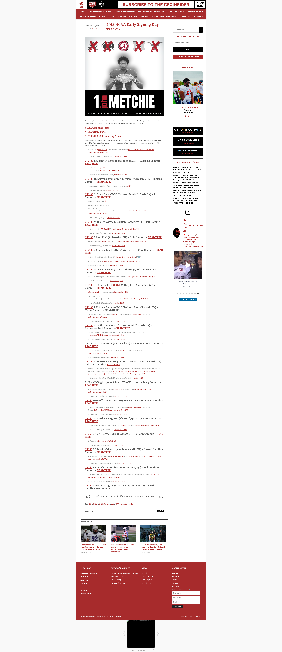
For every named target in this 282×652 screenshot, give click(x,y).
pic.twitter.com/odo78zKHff (138, 299)
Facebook (175, 576)
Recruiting (145, 573)
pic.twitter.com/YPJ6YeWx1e (97, 353)
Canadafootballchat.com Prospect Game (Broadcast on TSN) (124, 575)
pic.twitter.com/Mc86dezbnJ (97, 317)
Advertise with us (86, 593)
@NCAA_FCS (130, 371)
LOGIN (81, 11)
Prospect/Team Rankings (124, 16)
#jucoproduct (155, 474)
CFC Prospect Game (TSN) (164, 16)
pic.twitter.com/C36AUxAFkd (98, 459)
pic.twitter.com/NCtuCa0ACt (119, 410)
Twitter (174, 580)
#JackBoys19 (131, 277)
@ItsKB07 (103, 168)
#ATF (111, 261)
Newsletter (176, 586)
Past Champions (147, 580)
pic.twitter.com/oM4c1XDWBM (135, 241)
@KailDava (114, 314)
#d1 (89, 477)
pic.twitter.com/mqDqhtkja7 (109, 170)
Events (144, 16)
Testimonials (84, 587)
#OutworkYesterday (148, 150)
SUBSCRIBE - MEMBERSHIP (88, 573)
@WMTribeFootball (141, 371)
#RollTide (138, 150)
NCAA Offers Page (95, 132)
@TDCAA (91, 374)
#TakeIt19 (119, 299)
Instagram (175, 573)
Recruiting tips (146, 583)
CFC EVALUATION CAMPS (100, 11)
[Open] (188, 265)
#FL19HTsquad (137, 314)
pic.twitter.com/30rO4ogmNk (98, 213)
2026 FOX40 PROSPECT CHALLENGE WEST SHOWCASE (140, 11)
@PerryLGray (99, 374)
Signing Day (124, 504)
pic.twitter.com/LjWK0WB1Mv (98, 152)
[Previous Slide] (123, 632)
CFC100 (89, 160)
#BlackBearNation (94, 292)
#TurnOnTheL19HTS (139, 211)
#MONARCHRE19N (134, 456)
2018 (90, 504)
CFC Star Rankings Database (93, 16)
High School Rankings (118, 583)
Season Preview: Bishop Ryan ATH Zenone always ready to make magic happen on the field (186, 200)
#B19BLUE (106, 261)
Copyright (83, 584)
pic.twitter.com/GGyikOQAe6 (145, 277)
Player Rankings (116, 580)
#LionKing (157, 456)
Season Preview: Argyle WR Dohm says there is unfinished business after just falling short (152, 547)
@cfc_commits (119, 374)
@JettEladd (104, 229)
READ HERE (91, 163)
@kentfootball (109, 374)
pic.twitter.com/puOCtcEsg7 (150, 425)
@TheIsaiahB (118, 257)
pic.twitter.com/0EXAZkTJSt (106, 441)
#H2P (129, 186)
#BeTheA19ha (140, 389)
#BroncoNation (131, 257)
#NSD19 (126, 299)
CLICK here (200, 4)
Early (112, 504)
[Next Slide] (158, 632)
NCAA (117, 504)
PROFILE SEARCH (195, 11)
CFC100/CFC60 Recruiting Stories (104, 136)
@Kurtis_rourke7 (106, 241)
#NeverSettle (95, 477)
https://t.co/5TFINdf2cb (96, 335)
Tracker (131, 504)
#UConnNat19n (125, 425)
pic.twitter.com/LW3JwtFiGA (114, 335)
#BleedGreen (115, 229)
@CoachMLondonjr (119, 371)
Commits (198, 16)
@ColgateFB (124, 350)
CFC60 (88, 400)
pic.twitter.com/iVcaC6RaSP (97, 392)
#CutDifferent (149, 456)
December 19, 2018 (120, 157)
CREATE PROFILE (176, 11)
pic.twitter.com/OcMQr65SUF (135, 374)
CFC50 (116, 285)
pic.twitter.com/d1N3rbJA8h (129, 229)
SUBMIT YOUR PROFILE (187, 56)
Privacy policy (85, 580)
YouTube (175, 583)
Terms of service (86, 576)
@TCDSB (152, 371)
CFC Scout (95, 28)
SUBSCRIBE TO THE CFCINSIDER (156, 4)
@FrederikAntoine (116, 456)
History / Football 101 (149, 576)
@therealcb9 (123, 292)
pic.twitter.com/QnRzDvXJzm (130, 261)
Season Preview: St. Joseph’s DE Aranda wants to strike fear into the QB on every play (93, 547)
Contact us (83, 590)
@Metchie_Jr (102, 150)
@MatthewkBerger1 (135, 407)
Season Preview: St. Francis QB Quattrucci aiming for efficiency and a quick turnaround (123, 548)
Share (133, 650)
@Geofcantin (117, 389)
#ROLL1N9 (131, 150)
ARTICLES (185, 16)
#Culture (117, 261)
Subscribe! (177, 607)
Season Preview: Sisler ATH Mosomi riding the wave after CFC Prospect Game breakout (187, 192)
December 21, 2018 (119, 339)
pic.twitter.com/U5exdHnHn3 (110, 477)
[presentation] (185, 116)
